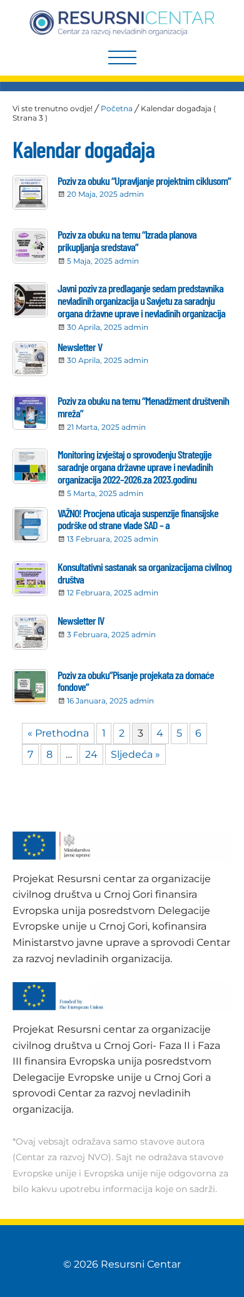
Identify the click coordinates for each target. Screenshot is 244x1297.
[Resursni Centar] (122, 23)
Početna (117, 108)
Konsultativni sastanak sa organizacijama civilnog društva (144, 573)
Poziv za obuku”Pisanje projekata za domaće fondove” (136, 681)
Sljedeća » (135, 754)
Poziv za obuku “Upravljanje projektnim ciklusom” (144, 180)
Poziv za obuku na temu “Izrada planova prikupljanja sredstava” (127, 240)
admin (131, 194)
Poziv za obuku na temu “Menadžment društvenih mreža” (143, 407)
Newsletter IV (81, 620)
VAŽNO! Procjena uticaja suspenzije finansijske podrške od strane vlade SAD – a (138, 519)
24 (91, 754)
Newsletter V (80, 347)
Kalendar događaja (84, 148)
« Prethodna (58, 733)
